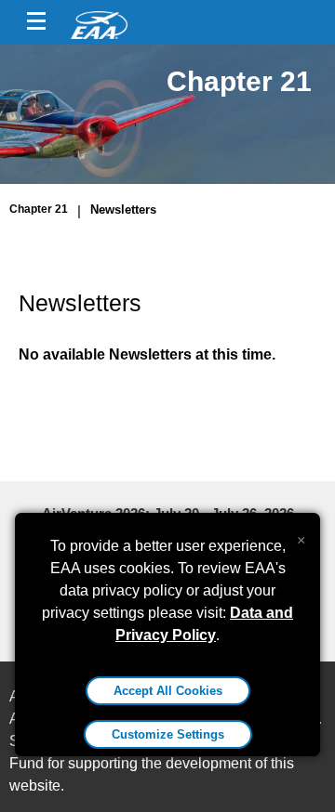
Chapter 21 (38, 209)
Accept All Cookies (168, 691)
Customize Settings (168, 734)
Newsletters (123, 209)
